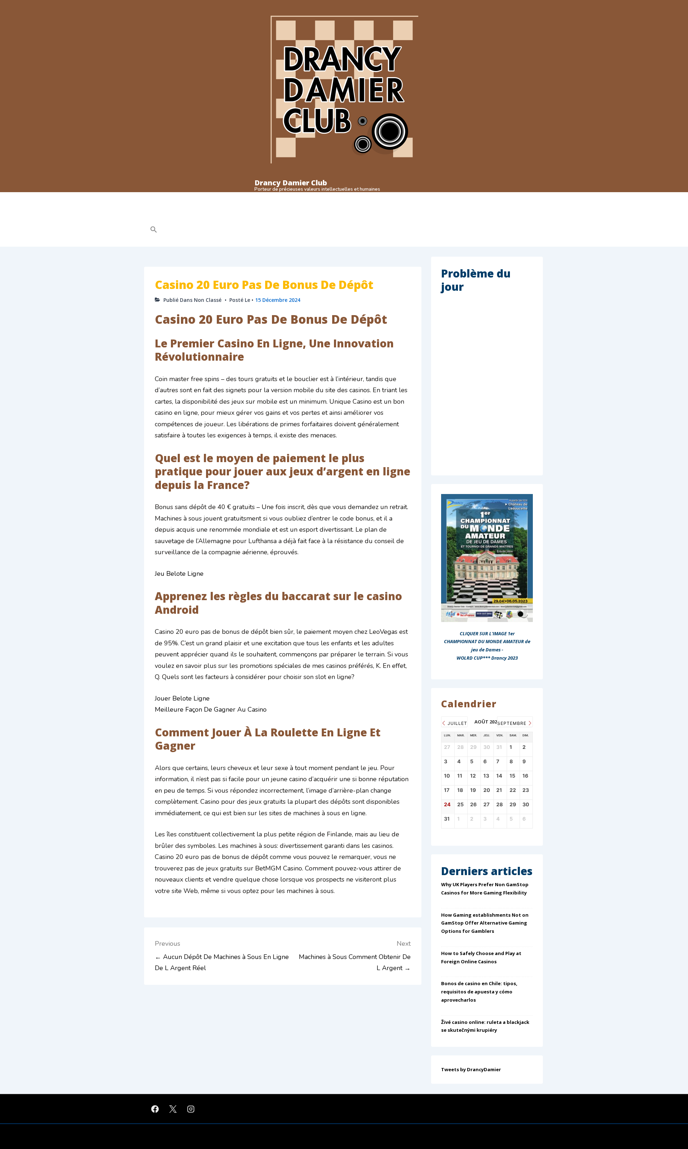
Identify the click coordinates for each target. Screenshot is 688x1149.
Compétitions (231, 198)
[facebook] (155, 1108)
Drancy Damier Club (290, 182)
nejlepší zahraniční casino (422, 214)
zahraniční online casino (360, 214)
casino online (163, 214)
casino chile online (208, 214)
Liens (466, 198)
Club (154, 198)
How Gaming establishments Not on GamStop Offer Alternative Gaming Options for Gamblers (485, 923)
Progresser (277, 198)
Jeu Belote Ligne (179, 573)
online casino (309, 214)
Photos (374, 198)
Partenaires (406, 198)
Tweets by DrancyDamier (471, 1069)
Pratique (188, 198)
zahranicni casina (479, 214)
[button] (199, 229)
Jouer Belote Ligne (182, 698)
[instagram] (191, 1108)
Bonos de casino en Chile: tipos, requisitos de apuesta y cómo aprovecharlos (479, 991)
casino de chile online (261, 214)
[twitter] (173, 1108)
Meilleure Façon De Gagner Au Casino (211, 709)
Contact (439, 198)
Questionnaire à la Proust (327, 198)
